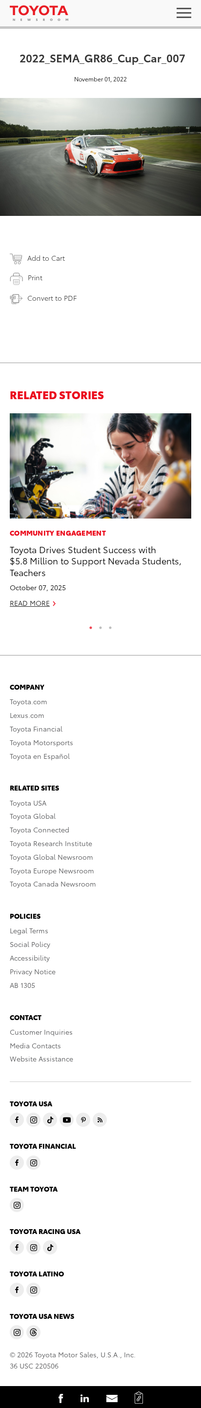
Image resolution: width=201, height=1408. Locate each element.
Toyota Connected (39, 829)
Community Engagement (58, 533)
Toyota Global (33, 816)
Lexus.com (27, 715)
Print (35, 277)
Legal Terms (29, 930)
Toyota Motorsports (41, 742)
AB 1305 (22, 985)
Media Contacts (35, 1045)
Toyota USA (28, 803)
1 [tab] (90, 625)
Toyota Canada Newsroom (53, 883)
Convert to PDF (52, 298)
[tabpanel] (100, 514)
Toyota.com (28, 701)
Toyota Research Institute (51, 843)
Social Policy (30, 944)
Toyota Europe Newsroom (52, 870)
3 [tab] (110, 625)
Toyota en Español (40, 756)
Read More (30, 603)
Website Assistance (41, 1058)
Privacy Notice (33, 971)
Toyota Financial (36, 728)
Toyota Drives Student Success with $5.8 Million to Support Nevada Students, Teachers (95, 560)
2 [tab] (100, 625)
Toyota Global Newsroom (51, 857)
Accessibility (30, 958)
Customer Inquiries (41, 1032)
